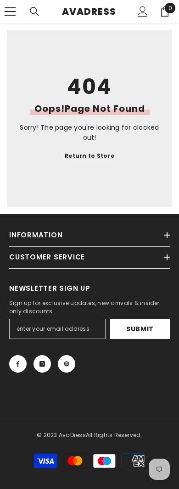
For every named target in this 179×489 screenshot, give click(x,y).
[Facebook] (18, 364)
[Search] (34, 11)
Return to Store (89, 156)
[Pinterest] (66, 364)
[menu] (10, 11)
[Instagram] (42, 364)
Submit (140, 329)
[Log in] (143, 11)
